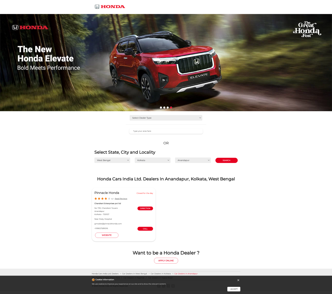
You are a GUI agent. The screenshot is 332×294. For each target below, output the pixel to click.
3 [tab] (168, 108)
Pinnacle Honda (106, 193)
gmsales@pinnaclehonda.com (108, 224)
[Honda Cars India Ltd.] (110, 7)
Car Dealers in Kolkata (161, 273)
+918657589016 (101, 228)
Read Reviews (121, 198)
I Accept (234, 289)
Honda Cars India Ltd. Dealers (105, 273)
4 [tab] (171, 108)
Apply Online (166, 260)
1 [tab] (161, 108)
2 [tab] (164, 108)
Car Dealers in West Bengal (134, 273)
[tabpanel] (166, 62)
